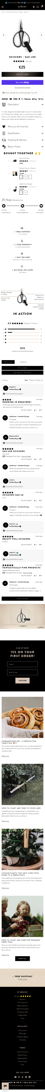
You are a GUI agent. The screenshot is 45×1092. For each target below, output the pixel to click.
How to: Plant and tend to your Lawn (21, 808)
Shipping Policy (22, 1058)
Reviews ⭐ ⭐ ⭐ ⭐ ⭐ (22, 996)
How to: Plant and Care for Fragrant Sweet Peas (21, 941)
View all (22, 958)
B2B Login (22, 1033)
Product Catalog (22, 1037)
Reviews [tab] (8, 362)
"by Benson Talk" (22, 1012)
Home (3, 12)
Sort (26, 380)
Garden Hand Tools (12, 12)
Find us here (22, 1030)
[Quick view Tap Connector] (15, 160)
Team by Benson (22, 1006)
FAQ (22, 1065)
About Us (22, 999)
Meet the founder (22, 1009)
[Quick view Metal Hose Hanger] (15, 189)
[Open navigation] (2, 7)
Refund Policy (22, 1055)
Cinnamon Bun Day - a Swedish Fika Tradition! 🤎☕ (19, 742)
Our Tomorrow (22, 1002)
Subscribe (23, 680)
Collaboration (22, 1015)
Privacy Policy (22, 1061)
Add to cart (22, 74)
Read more (5, 756)
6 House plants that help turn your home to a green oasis (20, 874)
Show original (26, 456)
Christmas (22, 1040)
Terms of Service (22, 1052)
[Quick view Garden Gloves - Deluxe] (15, 173)
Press (22, 1018)
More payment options (22, 87)
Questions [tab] (24, 362)
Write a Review (24, 373)
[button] (33, 6)
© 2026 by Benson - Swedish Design (22, 1085)
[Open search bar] (37, 7)
